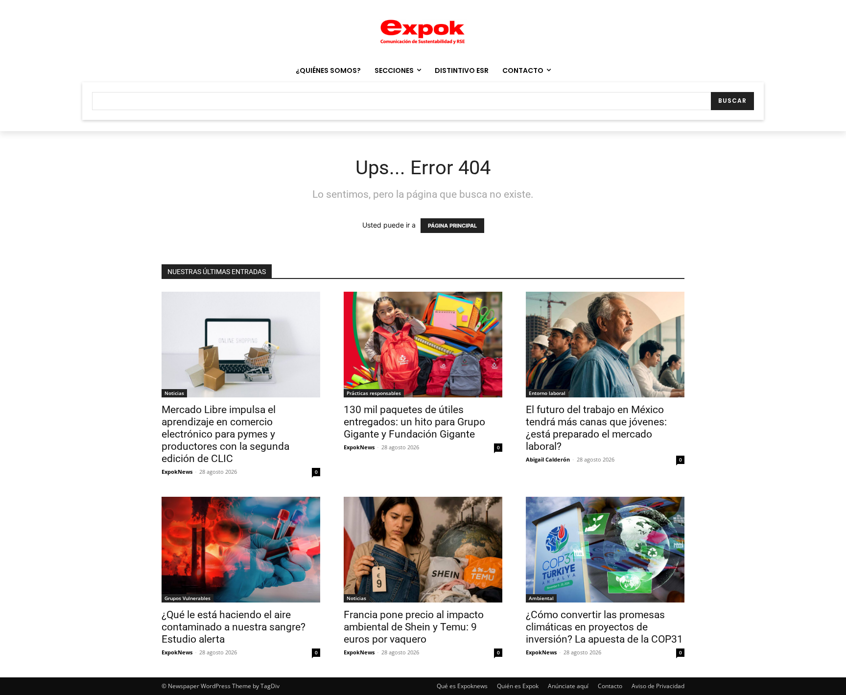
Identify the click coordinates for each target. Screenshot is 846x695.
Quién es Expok (518, 686)
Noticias (174, 393)
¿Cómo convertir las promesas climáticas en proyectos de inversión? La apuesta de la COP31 (604, 627)
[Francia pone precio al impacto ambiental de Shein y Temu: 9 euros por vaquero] (423, 549)
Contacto (610, 686)
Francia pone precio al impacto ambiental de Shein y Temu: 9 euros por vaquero (414, 627)
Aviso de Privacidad (658, 686)
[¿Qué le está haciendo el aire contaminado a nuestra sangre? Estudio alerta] (241, 549)
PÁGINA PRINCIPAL (452, 225)
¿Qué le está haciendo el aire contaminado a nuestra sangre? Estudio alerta (234, 627)
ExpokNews (177, 471)
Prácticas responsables (374, 393)
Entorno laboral (547, 393)
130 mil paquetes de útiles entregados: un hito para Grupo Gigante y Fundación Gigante (414, 422)
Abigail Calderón (548, 459)
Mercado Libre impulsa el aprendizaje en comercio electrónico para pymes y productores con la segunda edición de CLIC (225, 434)
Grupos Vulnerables (187, 598)
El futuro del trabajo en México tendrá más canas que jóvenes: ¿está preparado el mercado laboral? (596, 428)
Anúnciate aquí (568, 686)
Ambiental (541, 598)
